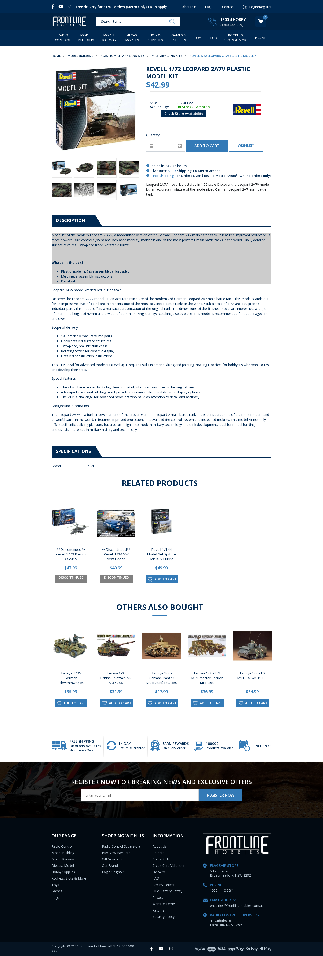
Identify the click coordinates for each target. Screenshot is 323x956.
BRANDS (262, 37)
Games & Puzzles (178, 37)
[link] (54, 6)
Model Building (86, 37)
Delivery (159, 872)
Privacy (158, 897)
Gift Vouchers (112, 859)
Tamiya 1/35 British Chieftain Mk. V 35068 (116, 678)
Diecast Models (132, 37)
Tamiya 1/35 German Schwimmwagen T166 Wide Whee (71, 680)
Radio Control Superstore (121, 846)
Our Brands (110, 865)
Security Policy (164, 916)
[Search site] (172, 21)
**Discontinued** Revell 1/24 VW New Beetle (116, 554)
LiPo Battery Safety (167, 891)
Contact (228, 6)
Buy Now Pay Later (117, 852)
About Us (189, 6)
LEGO (212, 37)
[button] (246, 146)
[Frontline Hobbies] (69, 21)
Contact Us (161, 859)
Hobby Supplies (155, 37)
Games (57, 891)
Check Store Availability (183, 113)
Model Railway (109, 37)
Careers (158, 852)
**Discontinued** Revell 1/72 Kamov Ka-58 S (70, 554)
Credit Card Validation (169, 865)
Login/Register (113, 872)
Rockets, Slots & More (236, 37)
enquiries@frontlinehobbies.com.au (237, 905)
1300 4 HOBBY (233, 19)
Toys (198, 37)
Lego (55, 897)
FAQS (209, 6)
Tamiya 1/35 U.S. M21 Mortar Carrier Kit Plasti (207, 678)
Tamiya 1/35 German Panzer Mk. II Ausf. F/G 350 (161, 678)
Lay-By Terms (163, 884)
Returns (158, 910)
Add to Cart (207, 145)
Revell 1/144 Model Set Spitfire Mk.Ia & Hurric (161, 554)
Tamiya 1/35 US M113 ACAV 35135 (252, 675)
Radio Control (63, 37)
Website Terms (164, 904)
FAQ (156, 878)
